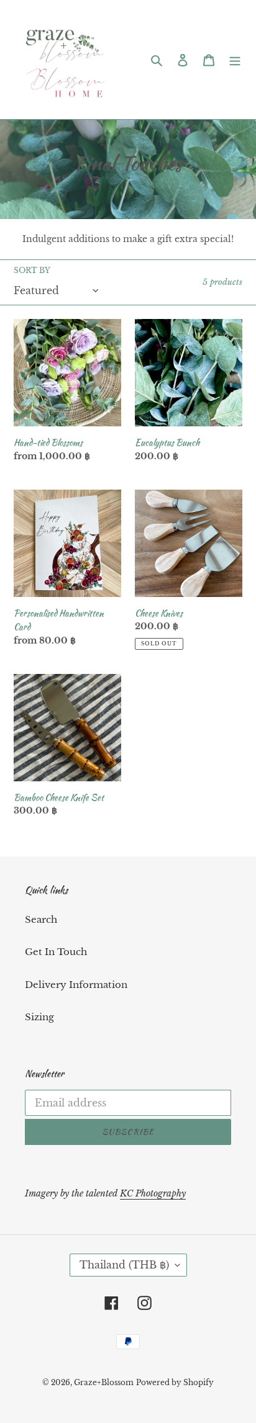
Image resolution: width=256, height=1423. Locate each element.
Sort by (32, 270)
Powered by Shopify (175, 1382)
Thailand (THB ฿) (124, 1265)
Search (41, 919)
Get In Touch (56, 952)
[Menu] (235, 60)
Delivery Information (76, 984)
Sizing (39, 1017)
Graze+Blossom (104, 1382)
